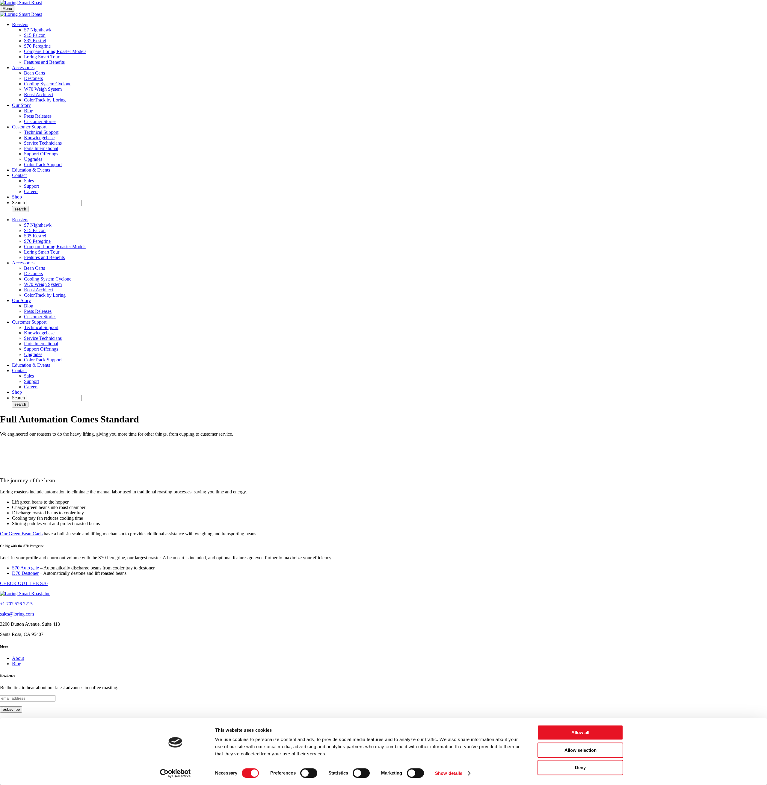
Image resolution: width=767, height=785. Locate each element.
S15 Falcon (35, 35)
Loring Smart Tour (41, 56)
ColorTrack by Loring (45, 99)
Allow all (580, 732)
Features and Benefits (44, 62)
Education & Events (31, 169)
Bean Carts (34, 72)
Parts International (41, 148)
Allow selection (580, 750)
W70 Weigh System (43, 89)
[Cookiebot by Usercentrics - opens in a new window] (175, 773)
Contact (19, 175)
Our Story (21, 105)
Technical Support (41, 132)
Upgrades (33, 159)
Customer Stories (40, 121)
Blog (28, 110)
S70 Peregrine (37, 46)
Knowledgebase (39, 137)
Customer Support (29, 126)
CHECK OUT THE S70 (24, 583)
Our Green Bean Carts (21, 533)
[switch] (308, 773)
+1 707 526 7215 (16, 603)
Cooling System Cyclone (47, 83)
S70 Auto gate (25, 567)
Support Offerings (41, 153)
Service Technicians (43, 143)
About (18, 658)
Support (31, 186)
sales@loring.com (17, 613)
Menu (7, 8)
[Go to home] (25, 593)
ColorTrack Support (43, 164)
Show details (448, 773)
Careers (31, 191)
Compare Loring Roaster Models (55, 51)
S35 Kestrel (35, 40)
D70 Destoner (25, 573)
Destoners (33, 78)
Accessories (23, 67)
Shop (17, 196)
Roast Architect (38, 94)
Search (18, 202)
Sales (29, 180)
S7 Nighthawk (38, 29)
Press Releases (38, 116)
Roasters (20, 24)
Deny (580, 767)
